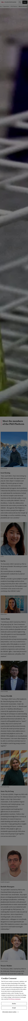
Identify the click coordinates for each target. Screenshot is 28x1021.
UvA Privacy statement (14, 999)
